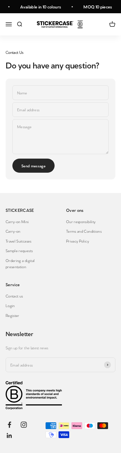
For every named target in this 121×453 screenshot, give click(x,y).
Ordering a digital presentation (20, 263)
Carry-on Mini (17, 221)
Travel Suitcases (19, 241)
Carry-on (13, 231)
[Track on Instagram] (24, 424)
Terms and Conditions (84, 231)
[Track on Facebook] (9, 424)
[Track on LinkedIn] (9, 435)
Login (10, 305)
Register (12, 315)
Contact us (14, 296)
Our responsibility (80, 221)
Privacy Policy (77, 241)
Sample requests (19, 250)
